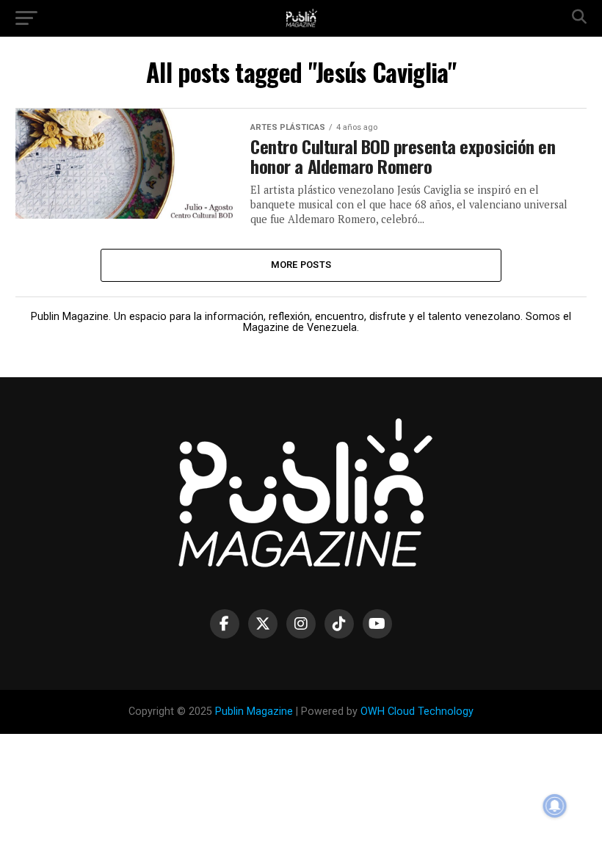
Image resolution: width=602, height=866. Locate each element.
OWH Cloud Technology (417, 711)
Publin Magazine (254, 711)
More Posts (301, 264)
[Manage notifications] (555, 806)
